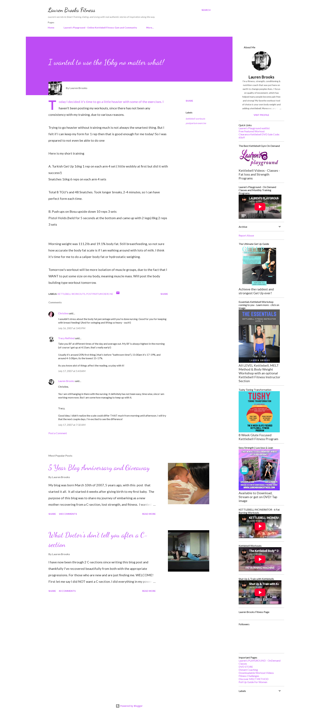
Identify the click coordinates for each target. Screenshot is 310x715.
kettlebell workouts (195, 118)
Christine (63, 313)
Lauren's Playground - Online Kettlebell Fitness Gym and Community (100, 27)
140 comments (68, 513)
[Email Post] (118, 293)
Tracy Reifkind (66, 338)
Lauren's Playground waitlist (254, 128)
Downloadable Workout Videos (256, 672)
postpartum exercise (196, 123)
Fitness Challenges (249, 675)
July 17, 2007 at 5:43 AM (72, 370)
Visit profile (261, 115)
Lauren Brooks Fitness (71, 9)
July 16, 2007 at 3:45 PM (71, 328)
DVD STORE (246, 666)
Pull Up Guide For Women (253, 682)
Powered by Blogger (131, 705)
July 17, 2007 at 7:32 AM (72, 424)
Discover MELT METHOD (254, 678)
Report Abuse (246, 235)
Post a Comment (57, 433)
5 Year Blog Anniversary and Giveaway (99, 467)
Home (51, 27)
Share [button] (189, 100)
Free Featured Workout (252, 131)
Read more (149, 513)
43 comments (67, 591)
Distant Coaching (248, 669)
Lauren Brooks (66, 380)
